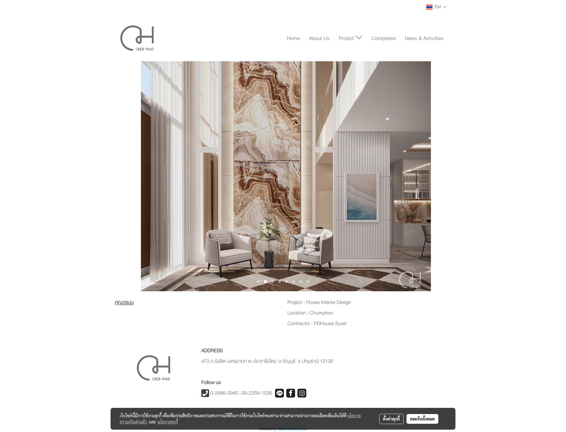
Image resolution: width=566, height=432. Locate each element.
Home (293, 37)
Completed (383, 37)
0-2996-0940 (224, 393)
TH (437, 7)
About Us (319, 37)
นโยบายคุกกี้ (167, 421)
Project (347, 37)
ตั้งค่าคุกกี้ (391, 418)
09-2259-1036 (256, 393)
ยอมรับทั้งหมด (422, 418)
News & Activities (424, 37)
